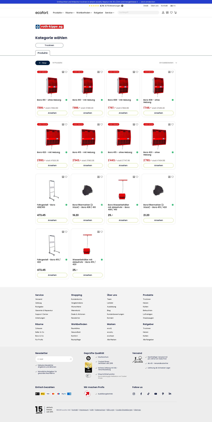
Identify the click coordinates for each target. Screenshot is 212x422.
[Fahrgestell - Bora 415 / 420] (66, 232)
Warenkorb (75, 310)
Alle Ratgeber (148, 340)
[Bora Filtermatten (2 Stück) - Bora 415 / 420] (172, 177)
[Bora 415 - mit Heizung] (101, 124)
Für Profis (39, 340)
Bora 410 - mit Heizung (84, 100)
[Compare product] (63, 72)
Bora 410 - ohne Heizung (49, 100)
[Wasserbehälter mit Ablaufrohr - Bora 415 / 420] (101, 232)
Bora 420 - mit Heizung (48, 152)
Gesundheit (76, 332)
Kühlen (145, 307)
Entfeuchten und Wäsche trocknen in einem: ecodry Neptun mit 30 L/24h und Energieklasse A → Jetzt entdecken (106, 2)
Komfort (74, 336)
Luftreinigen (147, 314)
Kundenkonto (76, 299)
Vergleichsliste (77, 303)
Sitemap (137, 410)
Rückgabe (39, 307)
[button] (109, 12)
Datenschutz (100, 410)
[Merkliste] (171, 12)
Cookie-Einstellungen (124, 410)
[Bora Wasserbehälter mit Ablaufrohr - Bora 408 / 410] (137, 177)
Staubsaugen (148, 318)
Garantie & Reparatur (44, 310)
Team (109, 299)
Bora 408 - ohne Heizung (151, 101)
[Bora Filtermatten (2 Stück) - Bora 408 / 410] (101, 177)
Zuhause (38, 328)
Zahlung (38, 303)
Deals (146, 5)
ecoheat (110, 336)
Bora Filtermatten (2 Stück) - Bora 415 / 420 (155, 206)
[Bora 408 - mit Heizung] (137, 72)
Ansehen (52, 113)
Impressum (84, 410)
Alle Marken (111, 340)
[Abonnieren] (70, 359)
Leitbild (110, 303)
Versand (38, 299)
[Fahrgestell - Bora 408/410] (66, 177)
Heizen (145, 303)
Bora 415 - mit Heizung (84, 152)
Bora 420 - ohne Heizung (151, 153)
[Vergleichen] (167, 12)
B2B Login (110, 410)
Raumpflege (76, 340)
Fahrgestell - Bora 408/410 (46, 206)
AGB (92, 410)
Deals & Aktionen (78, 314)
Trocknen (147, 299)
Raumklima (75, 328)
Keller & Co (39, 332)
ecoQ (109, 328)
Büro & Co (39, 336)
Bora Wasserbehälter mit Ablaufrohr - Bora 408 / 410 (118, 207)
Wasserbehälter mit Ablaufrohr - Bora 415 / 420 (84, 262)
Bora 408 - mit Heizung (119, 100)
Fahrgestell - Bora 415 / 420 (48, 260)
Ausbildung (111, 307)
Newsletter (75, 318)
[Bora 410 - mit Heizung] (101, 72)
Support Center (41, 314)
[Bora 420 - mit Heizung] (66, 124)
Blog (109, 310)
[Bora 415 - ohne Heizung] (137, 124)
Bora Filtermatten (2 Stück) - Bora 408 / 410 (84, 206)
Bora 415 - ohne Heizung (120, 152)
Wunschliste (76, 307)
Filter (44, 63)
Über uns (154, 5)
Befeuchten (147, 310)
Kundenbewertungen (115, 314)
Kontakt (164, 5)
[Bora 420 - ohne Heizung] (172, 124)
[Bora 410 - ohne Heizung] (66, 72)
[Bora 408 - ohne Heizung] (172, 72)
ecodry (110, 332)
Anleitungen (40, 318)
